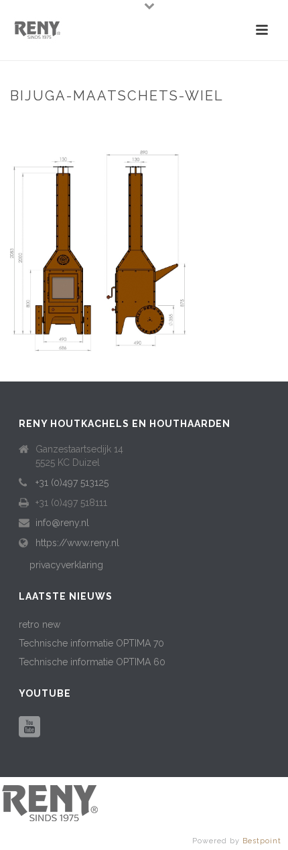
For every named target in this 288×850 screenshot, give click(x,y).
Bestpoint (261, 841)
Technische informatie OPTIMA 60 (92, 662)
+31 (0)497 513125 (72, 482)
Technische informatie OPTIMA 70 (91, 643)
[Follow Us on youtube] (29, 727)
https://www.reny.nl (77, 542)
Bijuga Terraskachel (99, 124)
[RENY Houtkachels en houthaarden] (50, 801)
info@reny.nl (62, 522)
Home (31, 124)
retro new (39, 624)
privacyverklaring (66, 565)
